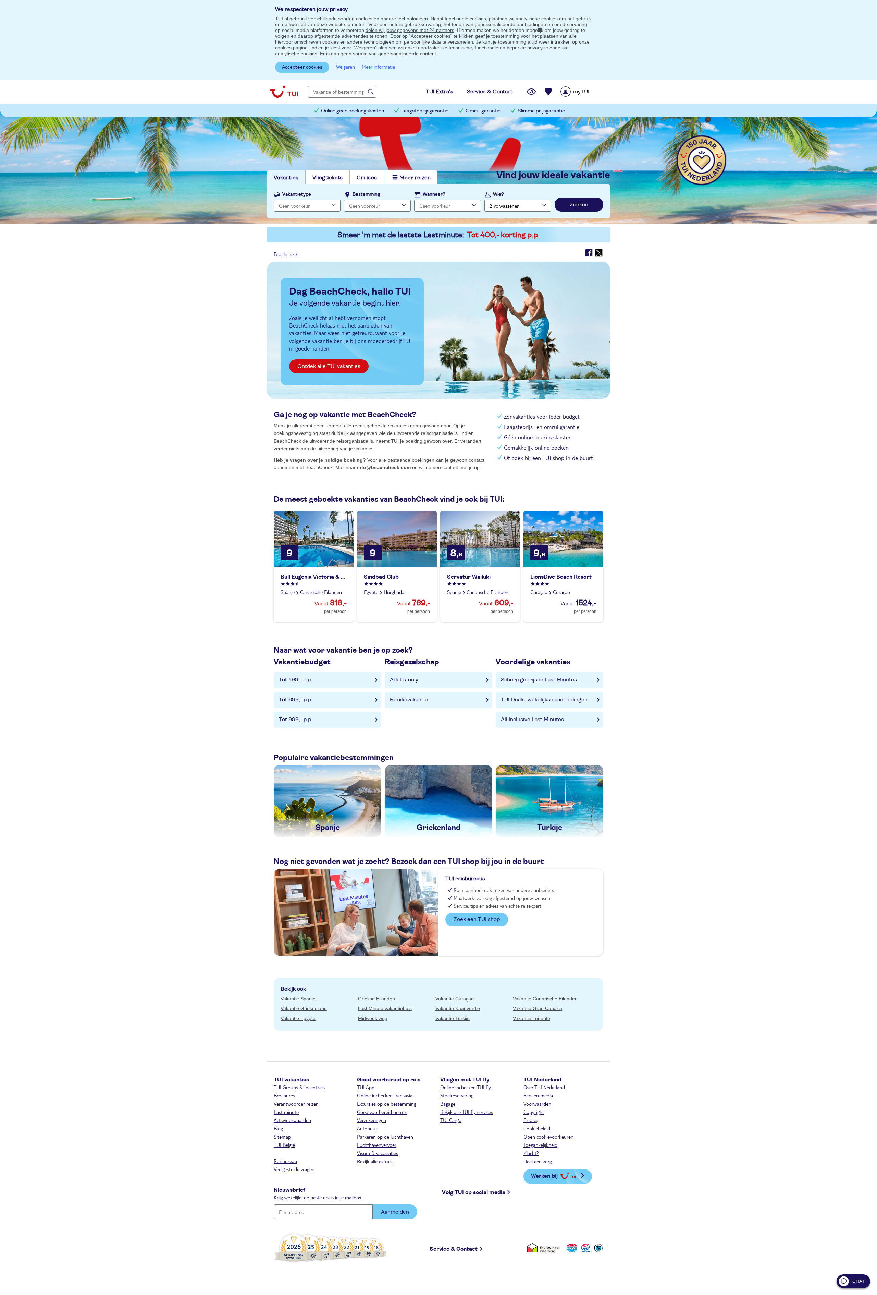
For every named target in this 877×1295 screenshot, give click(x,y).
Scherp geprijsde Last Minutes (539, 679)
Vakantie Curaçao (454, 998)
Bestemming (366, 194)
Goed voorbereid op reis (382, 1112)
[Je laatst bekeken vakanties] (531, 92)
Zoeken (579, 204)
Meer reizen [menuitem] (415, 177)
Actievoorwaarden (292, 1120)
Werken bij (544, 1175)
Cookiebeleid (536, 1128)
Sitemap (282, 1136)
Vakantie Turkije (452, 1018)
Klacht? (531, 1153)
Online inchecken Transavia (384, 1095)
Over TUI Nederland (544, 1087)
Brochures (284, 1095)
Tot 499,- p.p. (295, 679)
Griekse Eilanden (376, 998)
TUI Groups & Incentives (299, 1087)
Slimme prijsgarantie (541, 111)
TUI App (365, 1087)
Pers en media (538, 1095)
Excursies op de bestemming (386, 1104)
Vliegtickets (327, 177)
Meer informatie (378, 66)
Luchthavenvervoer (376, 1145)
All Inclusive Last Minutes (532, 719)
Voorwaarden (537, 1104)
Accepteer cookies (302, 67)
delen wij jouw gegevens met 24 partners (410, 30)
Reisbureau (285, 1161)
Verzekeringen (371, 1120)
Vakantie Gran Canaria (537, 1008)
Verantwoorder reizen (296, 1104)
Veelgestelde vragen (294, 1169)
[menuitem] (583, 92)
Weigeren (345, 66)
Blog (278, 1128)
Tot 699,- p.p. (295, 699)
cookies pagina (291, 47)
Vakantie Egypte (298, 1018)
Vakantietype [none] (296, 194)
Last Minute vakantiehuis (385, 1008)
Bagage (447, 1104)
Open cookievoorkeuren (548, 1136)
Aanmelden (395, 1212)
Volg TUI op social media (473, 1192)
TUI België (284, 1145)
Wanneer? (434, 194)
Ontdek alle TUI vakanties (328, 366)
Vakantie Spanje (298, 998)
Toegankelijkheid (540, 1145)
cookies (364, 18)
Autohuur (367, 1128)
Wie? (498, 194)
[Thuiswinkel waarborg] (544, 1248)
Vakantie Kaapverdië (457, 1008)
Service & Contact (454, 1249)
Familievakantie (409, 699)
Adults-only (404, 679)
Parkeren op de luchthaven (385, 1136)
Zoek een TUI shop (477, 919)
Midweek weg (372, 1018)
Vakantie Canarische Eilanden (545, 998)
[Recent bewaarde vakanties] (548, 92)
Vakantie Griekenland (304, 1008)
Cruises (367, 177)
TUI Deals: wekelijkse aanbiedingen (544, 699)
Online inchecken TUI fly (465, 1087)
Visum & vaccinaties (377, 1153)
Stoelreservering (456, 1095)
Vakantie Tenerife (531, 1018)
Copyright (533, 1112)
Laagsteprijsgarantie (424, 111)
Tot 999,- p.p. (295, 719)
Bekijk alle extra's (374, 1161)
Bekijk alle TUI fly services (466, 1112)
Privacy (530, 1120)
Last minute (286, 1112)
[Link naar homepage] (284, 92)
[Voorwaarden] (584, 1248)
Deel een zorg (537, 1161)
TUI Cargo (450, 1120)
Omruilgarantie (483, 111)
